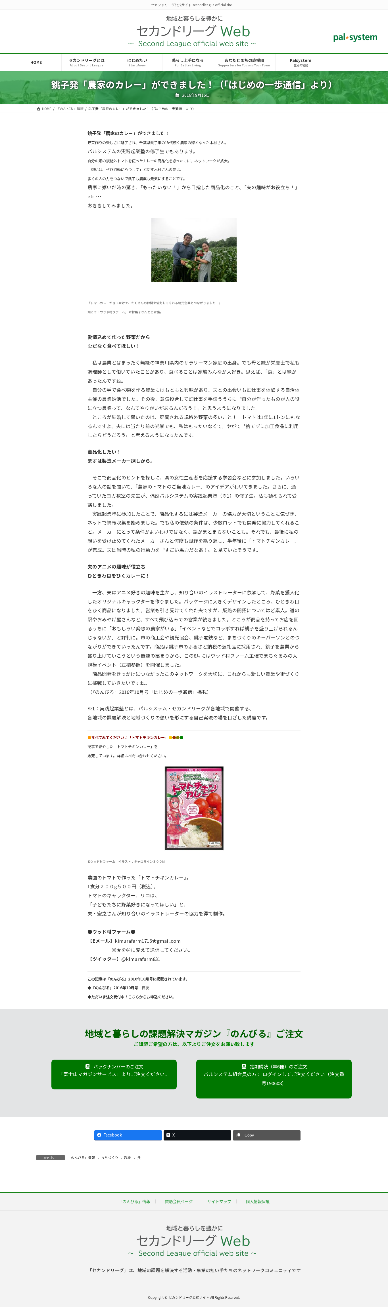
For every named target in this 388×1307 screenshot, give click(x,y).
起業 (127, 1157)
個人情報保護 (258, 1201)
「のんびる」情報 (81, 1157)
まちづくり (109, 1157)
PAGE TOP (374, 1262)
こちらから (137, 996)
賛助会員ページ (179, 1201)
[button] (114, 1074)
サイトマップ (219, 1201)
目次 (145, 987)
